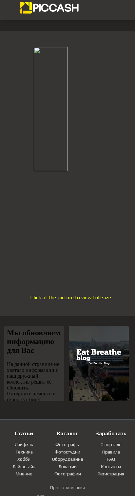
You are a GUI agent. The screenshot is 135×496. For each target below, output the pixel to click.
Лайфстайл (23, 466)
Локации (67, 466)
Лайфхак (24, 444)
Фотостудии (67, 452)
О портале (111, 444)
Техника (24, 452)
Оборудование (67, 459)
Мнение (24, 473)
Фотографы (67, 444)
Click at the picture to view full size (70, 297)
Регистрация (111, 473)
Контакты (111, 466)
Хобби (23, 459)
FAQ (111, 459)
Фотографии (67, 473)
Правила (111, 452)
